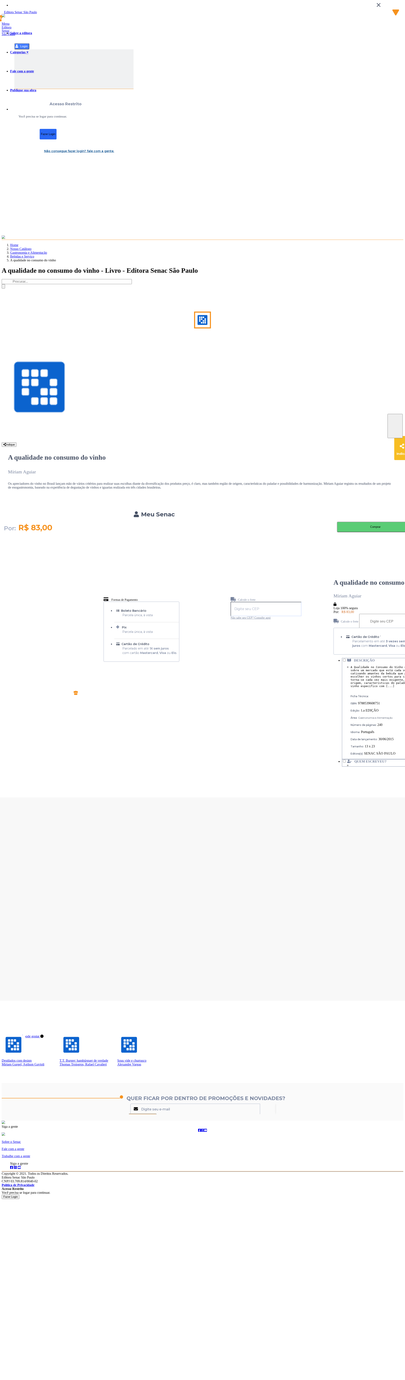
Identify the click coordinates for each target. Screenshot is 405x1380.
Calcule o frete (246, 599)
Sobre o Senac (11, 1142)
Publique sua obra (23, 90)
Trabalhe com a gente (16, 1156)
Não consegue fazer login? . (79, 151)
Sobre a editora (21, 33)
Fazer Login (48, 134)
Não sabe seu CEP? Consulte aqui (251, 617)
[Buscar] (3, 286)
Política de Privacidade (18, 1185)
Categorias (18, 52)
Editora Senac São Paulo (8, 31)
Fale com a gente (22, 71)
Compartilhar (395, 426)
